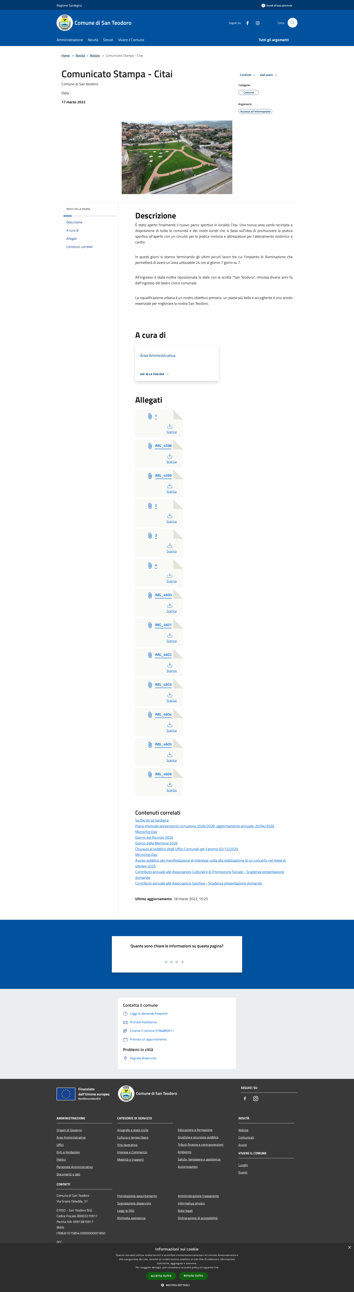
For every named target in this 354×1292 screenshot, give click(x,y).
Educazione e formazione (195, 1129)
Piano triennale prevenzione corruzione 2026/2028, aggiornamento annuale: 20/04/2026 (204, 826)
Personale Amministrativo (75, 1166)
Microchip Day (146, 831)
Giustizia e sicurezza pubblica (198, 1137)
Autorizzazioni (188, 1166)
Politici (61, 1159)
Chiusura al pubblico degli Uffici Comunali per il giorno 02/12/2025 (186, 849)
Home (65, 55)
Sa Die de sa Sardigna (152, 820)
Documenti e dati (68, 1174)
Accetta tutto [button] (161, 1276)
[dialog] (177, 1267)
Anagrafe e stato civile (132, 1130)
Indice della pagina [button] (78, 209)
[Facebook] (246, 22)
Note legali (185, 1210)
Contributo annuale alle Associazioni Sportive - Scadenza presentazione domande (198, 883)
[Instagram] (256, 22)
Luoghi (243, 1165)
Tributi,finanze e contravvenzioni (201, 1144)
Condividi (246, 75)
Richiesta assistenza (131, 1218)
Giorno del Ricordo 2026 (154, 837)
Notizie (95, 55)
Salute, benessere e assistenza (199, 1159)
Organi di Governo (69, 1130)
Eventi (242, 1172)
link (216, 1267)
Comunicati (246, 1137)
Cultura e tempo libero (132, 1137)
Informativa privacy (191, 1203)
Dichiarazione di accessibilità (198, 1218)
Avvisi (242, 1144)
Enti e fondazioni (68, 1152)
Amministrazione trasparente (198, 1195)
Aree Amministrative (71, 1137)
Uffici (60, 1144)
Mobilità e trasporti (130, 1159)
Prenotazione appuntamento (137, 1195)
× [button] (349, 1247)
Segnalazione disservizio (134, 1203)
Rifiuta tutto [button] (193, 1275)
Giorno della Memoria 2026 (156, 843)
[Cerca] (292, 23)
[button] (177, 1285)
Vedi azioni (266, 75)
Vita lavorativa (127, 1144)
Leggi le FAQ (125, 1210)
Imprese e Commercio (132, 1152)
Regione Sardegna (69, 5)
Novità (80, 55)
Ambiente (184, 1151)
